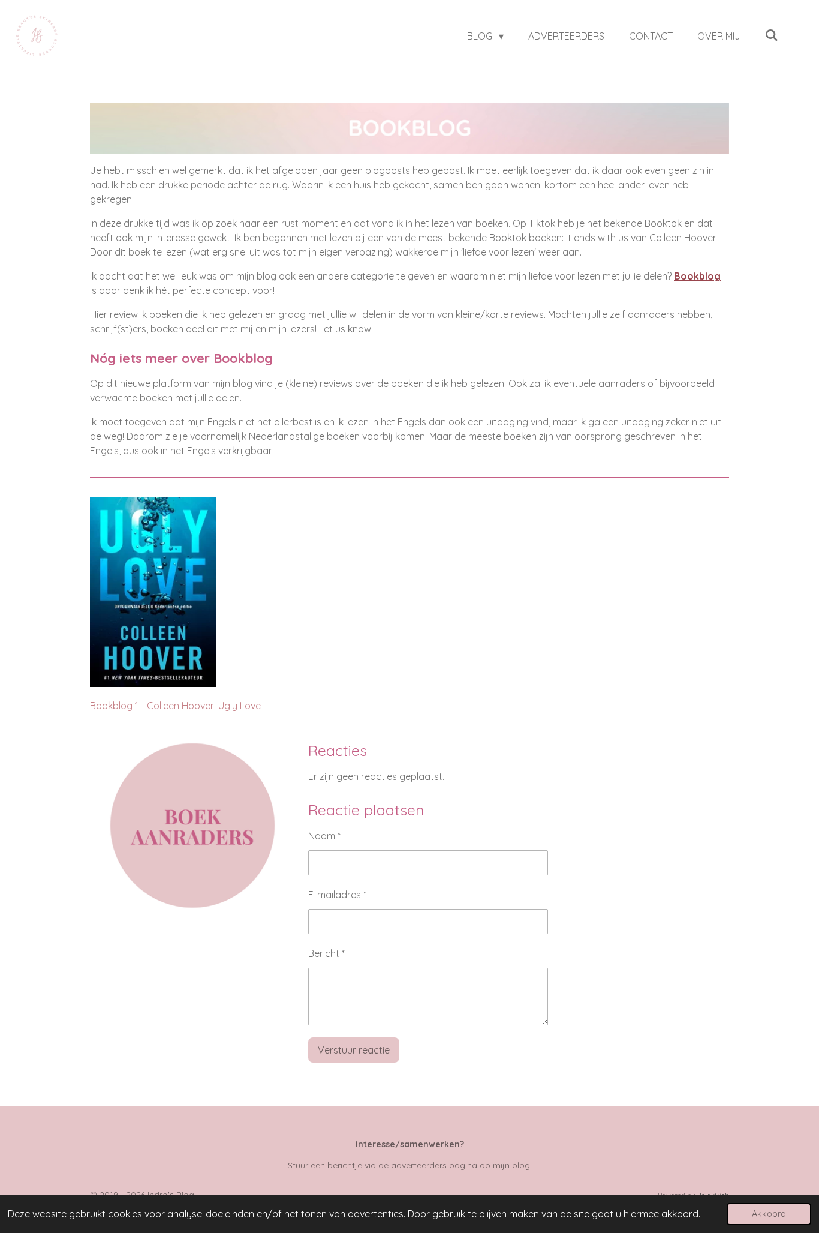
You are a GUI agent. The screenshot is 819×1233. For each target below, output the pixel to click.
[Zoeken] (771, 35)
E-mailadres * (337, 895)
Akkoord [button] (769, 1213)
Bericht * (326, 953)
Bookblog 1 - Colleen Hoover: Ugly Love (175, 706)
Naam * (324, 836)
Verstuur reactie (354, 1050)
